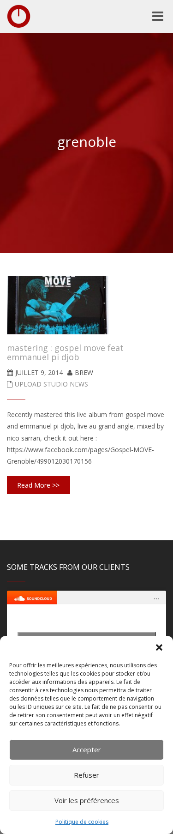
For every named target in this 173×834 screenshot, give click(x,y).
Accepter (86, 749)
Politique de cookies (81, 822)
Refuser (86, 775)
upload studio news (51, 384)
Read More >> (38, 485)
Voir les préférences (86, 800)
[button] (159, 647)
